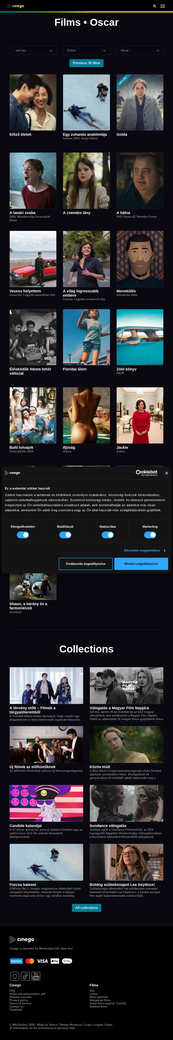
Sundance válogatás (108, 826)
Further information (50, 1015)
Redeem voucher (20, 997)
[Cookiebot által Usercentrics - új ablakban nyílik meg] (138, 473)
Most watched (99, 997)
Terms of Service (20, 1003)
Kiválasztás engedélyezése (85, 563)
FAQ (12, 990)
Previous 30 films (86, 63)
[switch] (65, 535)
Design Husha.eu (71, 1024)
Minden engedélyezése (141, 563)
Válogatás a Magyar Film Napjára (119, 708)
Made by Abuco (47, 1024)
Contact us (16, 1006)
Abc (92, 990)
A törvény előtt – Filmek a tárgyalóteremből (32, 710)
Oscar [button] (125, 50)
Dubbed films (98, 1006)
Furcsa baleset (22, 885)
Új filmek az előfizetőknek (32, 767)
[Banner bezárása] (166, 473)
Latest (93, 993)
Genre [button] (71, 50)
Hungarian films (100, 1000)
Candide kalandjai (25, 826)
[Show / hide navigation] (162, 6)
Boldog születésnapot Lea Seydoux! (122, 885)
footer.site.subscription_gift (27, 993)
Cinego (14, 948)
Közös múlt (100, 767)
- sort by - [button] (20, 50)
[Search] (154, 6)
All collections (86, 908)
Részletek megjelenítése (142, 550)
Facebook (15, 1009)
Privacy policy (18, 1000)
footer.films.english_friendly (108, 1003)
